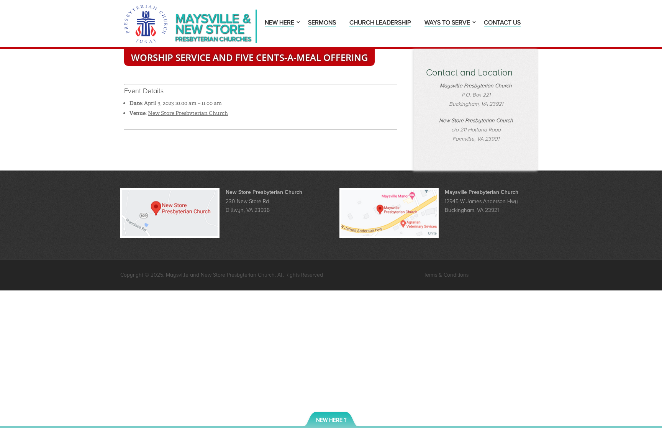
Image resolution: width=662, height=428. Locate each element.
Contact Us (502, 23)
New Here (279, 23)
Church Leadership (380, 23)
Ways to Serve (447, 23)
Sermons (322, 23)
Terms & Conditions (446, 275)
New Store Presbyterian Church (188, 113)
